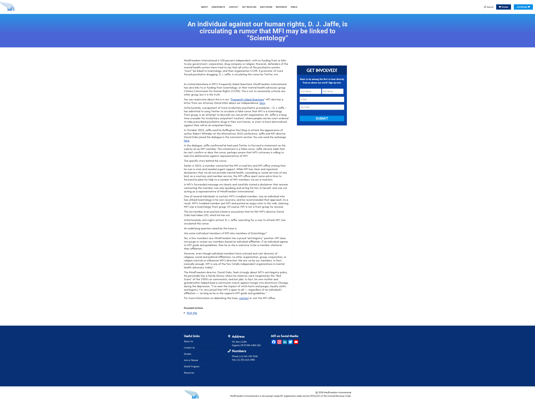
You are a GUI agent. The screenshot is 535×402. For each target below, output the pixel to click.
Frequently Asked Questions (247, 99)
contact (244, 298)
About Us (188, 341)
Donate (187, 354)
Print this (192, 313)
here (262, 103)
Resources (189, 372)
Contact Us (189, 347)
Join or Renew (191, 360)
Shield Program (191, 366)
